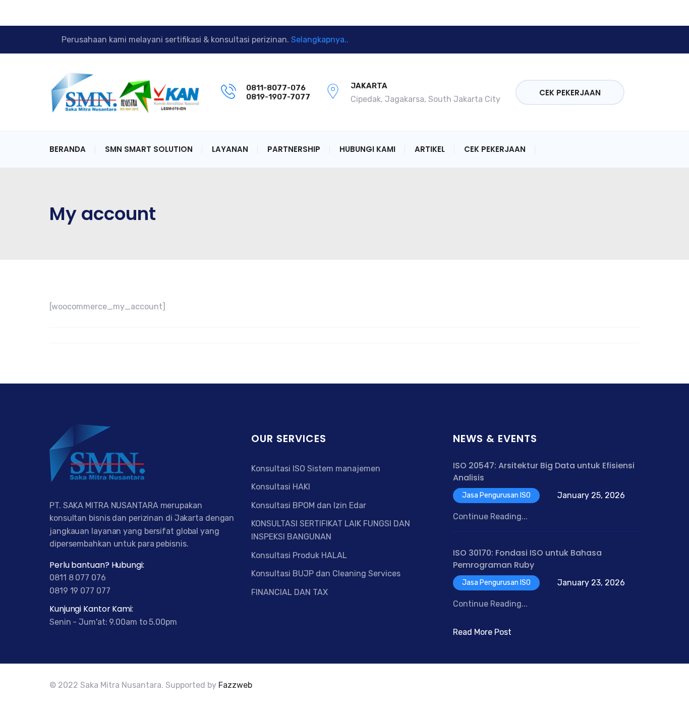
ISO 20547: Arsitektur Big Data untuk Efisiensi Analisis (544, 471)
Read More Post (482, 632)
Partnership (293, 149)
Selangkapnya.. (320, 39)
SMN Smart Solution (149, 149)
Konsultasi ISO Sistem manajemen (315, 468)
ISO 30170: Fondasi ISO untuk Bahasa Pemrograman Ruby (527, 559)
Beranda (67, 149)
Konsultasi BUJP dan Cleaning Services (325, 573)
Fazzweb (235, 685)
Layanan (230, 149)
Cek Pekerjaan (570, 92)
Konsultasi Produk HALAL (299, 555)
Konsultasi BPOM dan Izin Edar (308, 505)
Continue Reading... (490, 516)
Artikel (430, 149)
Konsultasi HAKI (280, 487)
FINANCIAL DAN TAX (289, 592)
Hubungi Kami (367, 149)
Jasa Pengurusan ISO (496, 495)
